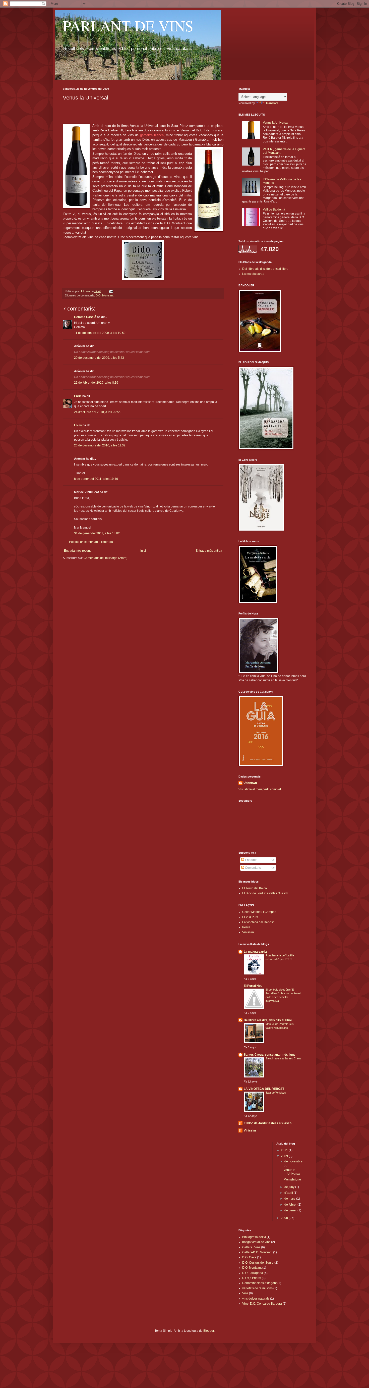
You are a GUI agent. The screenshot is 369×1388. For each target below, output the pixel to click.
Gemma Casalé (85, 317)
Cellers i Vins (251, 1247)
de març (290, 1198)
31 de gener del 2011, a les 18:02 (97, 533)
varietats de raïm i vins (257, 1288)
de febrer (290, 1204)
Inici (143, 550)
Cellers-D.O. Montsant (257, 1252)
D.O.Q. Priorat (251, 1278)
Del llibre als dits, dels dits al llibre (265, 269)
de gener (290, 1210)
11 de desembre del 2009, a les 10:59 (100, 333)
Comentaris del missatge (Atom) (105, 558)
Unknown (250, 783)
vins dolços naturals (255, 1298)
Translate (272, 103)
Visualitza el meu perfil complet (259, 789)
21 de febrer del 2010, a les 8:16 (96, 382)
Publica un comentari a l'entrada (91, 542)
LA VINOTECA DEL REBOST (264, 1089)
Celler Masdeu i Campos (259, 912)
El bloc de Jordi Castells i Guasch (267, 1123)
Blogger (208, 1330)
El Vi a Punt (250, 917)
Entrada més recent (77, 550)
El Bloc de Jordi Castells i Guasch (265, 893)
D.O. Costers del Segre (258, 1262)
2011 (285, 1150)
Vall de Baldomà (274, 209)
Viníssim (248, 932)
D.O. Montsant (104, 295)
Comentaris (252, 867)
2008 (285, 1218)
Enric (78, 396)
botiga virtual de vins (256, 1242)
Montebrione (292, 1179)
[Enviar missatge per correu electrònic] (110, 291)
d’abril (289, 1193)
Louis (78, 425)
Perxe (246, 927)
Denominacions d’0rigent (259, 1283)
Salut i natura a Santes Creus (283, 1058)
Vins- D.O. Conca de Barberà (262, 1303)
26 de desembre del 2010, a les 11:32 (100, 445)
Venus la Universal (275, 122)
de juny (289, 1187)
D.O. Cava (249, 1257)
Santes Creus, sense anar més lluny (269, 1054)
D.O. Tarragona (252, 1273)
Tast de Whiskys (276, 1092)
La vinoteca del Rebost (258, 922)
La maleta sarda (253, 274)
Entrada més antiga (209, 550)
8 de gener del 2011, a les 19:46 (96, 479)
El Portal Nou (253, 986)
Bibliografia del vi (254, 1237)
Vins (245, 1293)
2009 (285, 1156)
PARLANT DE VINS (128, 26)
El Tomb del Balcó (254, 888)
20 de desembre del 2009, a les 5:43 (99, 357)
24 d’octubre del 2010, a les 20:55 (97, 412)
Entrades (250, 860)
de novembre (293, 1161)
